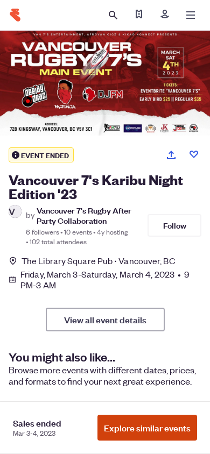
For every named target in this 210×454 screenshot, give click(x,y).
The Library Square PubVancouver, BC (99, 260)
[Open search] (113, 15)
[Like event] (193, 154)
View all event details (105, 319)
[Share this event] (171, 155)
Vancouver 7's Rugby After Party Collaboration (84, 215)
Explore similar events (147, 428)
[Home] (15, 15)
